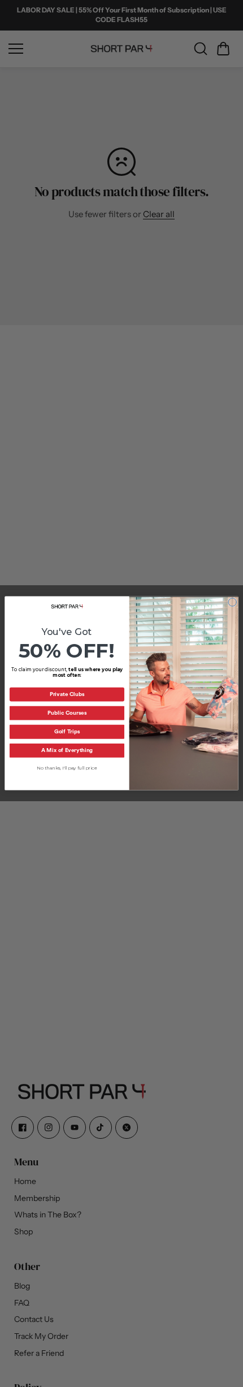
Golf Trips (67, 732)
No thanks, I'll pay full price (67, 768)
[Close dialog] (232, 602)
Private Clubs (67, 695)
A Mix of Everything (67, 751)
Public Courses (66, 713)
